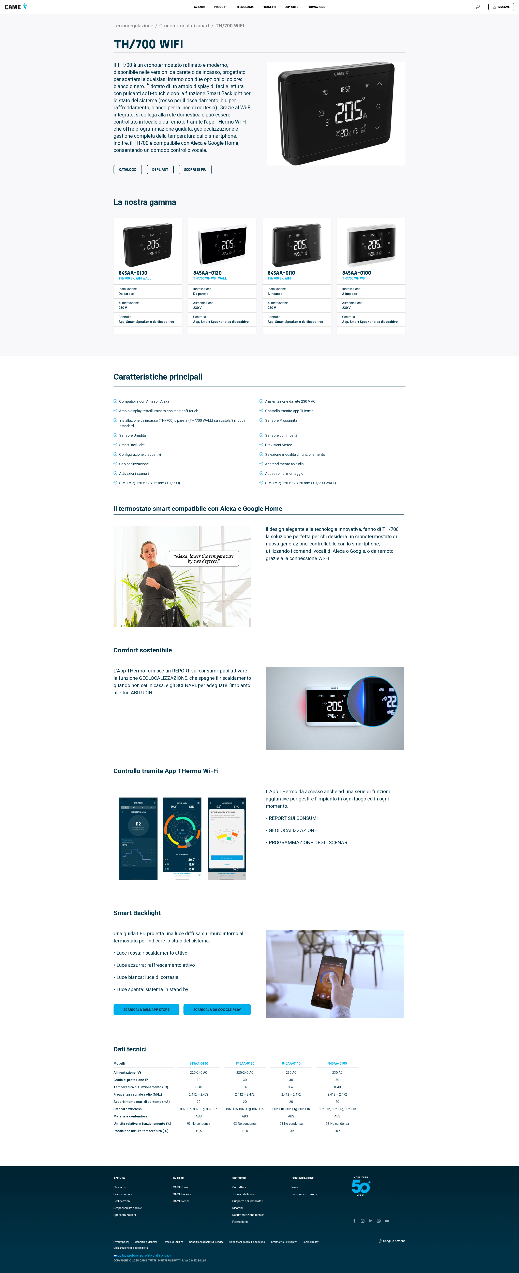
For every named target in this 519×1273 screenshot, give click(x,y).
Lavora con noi (123, 1194)
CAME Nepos (181, 1201)
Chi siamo (120, 1187)
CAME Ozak (180, 1187)
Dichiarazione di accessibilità (131, 1247)
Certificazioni (122, 1201)
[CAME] (16, 6)
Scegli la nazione (394, 1241)
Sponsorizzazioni (125, 1214)
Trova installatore (243, 1194)
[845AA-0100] (371, 245)
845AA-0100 (356, 273)
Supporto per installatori (247, 1201)
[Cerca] (478, 7)
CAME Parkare (182, 1194)
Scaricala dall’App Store (146, 1009)
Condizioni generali (146, 1241)
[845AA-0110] (297, 245)
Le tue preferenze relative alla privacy (144, 1255)
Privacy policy (121, 1241)
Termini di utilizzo (173, 1241)
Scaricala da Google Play (217, 1009)
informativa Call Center (284, 1241)
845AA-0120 (207, 273)
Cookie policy (310, 1241)
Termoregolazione (133, 26)
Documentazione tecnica (248, 1214)
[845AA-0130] (148, 245)
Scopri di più (195, 169)
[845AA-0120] (222, 245)
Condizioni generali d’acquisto (247, 1241)
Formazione (316, 7)
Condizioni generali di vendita (206, 1241)
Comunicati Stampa (304, 1194)
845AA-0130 (133, 273)
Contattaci (239, 1187)
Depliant (160, 169)
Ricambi (237, 1208)
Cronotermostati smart (184, 26)
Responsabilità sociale (128, 1208)
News (295, 1187)
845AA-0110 (281, 273)
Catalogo (127, 169)
